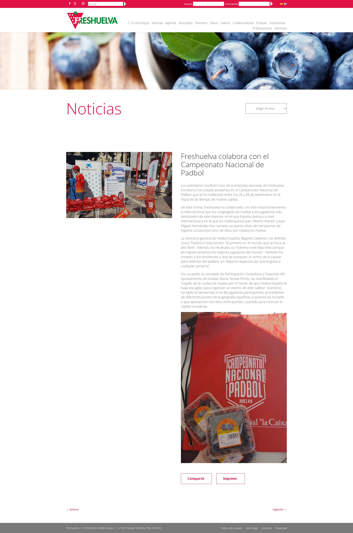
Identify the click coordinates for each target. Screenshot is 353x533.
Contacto (266, 528)
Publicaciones (262, 28)
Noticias (157, 23)
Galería (225, 23)
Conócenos (277, 23)
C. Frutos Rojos (138, 23)
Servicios (280, 28)
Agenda (170, 23)
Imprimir (230, 478)
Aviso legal (252, 528)
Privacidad (281, 528)
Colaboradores (243, 23)
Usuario (188, 4)
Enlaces (261, 23)
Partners (201, 23)
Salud (214, 23)
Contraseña (232, 4)
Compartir (196, 478)
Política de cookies (232, 528)
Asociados (186, 23)
